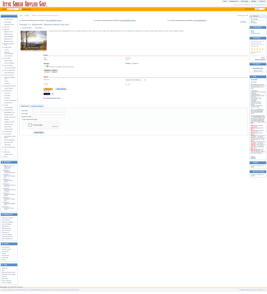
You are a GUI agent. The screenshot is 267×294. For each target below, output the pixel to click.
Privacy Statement (6, 280)
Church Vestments (9, 75)
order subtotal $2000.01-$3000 (127, 20)
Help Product (46, 90)
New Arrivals (5, 257)
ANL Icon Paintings (6, 224)
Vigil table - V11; (259, 150)
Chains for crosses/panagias (8, 53)
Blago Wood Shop (6, 228)
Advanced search (26, 9)
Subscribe (253, 158)
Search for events (6, 249)
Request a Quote (258, 70)
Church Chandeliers (9, 63)
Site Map (253, 1)
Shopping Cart (234, 1)
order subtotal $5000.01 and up (54, 20)
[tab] (25, 106)
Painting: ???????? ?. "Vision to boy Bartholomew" (9, 167)
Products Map (5, 255)
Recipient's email (26, 116)
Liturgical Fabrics (8, 110)
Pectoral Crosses (8, 124)
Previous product (26, 28)
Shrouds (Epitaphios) (9, 140)
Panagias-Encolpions (9, 122)
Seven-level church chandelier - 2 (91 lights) (258, 142)
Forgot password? (255, 33)
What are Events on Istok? (8, 272)
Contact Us (262, 1)
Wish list (253, 21)
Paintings (27, 15)
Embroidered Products (10, 86)
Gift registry (254, 22)
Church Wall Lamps (9, 72)
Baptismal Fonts (8, 39)
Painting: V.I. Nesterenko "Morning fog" (9, 176)
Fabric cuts (7, 27)
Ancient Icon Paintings (7, 222)
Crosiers (6, 81)
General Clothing (8, 88)
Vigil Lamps (7, 152)
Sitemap (4, 253)
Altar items (6, 29)
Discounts (4, 276)
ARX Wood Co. (5, 226)
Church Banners (8, 55)
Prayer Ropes (7, 126)
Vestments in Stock (9, 24)
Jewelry (6, 105)
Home (21, 15)
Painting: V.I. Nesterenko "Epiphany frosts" (9, 203)
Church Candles (8, 60)
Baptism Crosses (8, 31)
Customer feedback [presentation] (37, 106)
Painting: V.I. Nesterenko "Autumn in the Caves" (10, 185)
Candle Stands (8, 47)
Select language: (249, 9)
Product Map (244, 1)
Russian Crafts (8, 131)
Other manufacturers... (7, 238)
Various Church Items (9, 147)
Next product (39, 28)
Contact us (4, 268)
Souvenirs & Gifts (8, 142)
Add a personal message (30, 119)
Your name (24, 110)
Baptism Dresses (8, 34)
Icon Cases (7, 93)
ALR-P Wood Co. (6, 220)
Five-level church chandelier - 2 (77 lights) (258, 145)
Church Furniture (8, 65)
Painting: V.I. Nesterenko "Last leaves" (8, 180)
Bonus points (5, 278)
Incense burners (8, 102)
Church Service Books (10, 67)
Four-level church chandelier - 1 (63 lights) (258, 136)
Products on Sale (8, 19)
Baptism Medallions (9, 36)
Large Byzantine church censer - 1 (257, 131)
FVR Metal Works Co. (7, 236)
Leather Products (8, 107)
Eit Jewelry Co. (5, 232)
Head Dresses (8, 90)
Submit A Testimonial (260, 59)
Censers (6, 49)
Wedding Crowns (8, 154)
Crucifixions (7, 83)
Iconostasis (7, 98)
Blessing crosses (8, 41)
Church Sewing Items (9, 70)
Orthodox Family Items (10, 117)
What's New (260, 110)
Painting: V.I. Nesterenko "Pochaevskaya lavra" (9, 171)
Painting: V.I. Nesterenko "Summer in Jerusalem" (10, 190)
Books (5, 156)
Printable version (241, 15)
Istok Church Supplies (7, 217)
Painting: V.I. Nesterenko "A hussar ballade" (9, 194)
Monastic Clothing (8, 114)
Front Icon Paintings (7, 234)
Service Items (7, 134)
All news (253, 156)
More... (263, 57)
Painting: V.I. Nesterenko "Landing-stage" (9, 199)
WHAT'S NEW (7, 22)
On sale (4, 259)
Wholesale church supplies (8, 274)
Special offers (5, 251)
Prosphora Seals (8, 129)
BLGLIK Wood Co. (6, 230)
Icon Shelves (7, 95)
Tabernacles (7, 144)
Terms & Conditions (7, 282)
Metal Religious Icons (9, 112)
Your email (24, 113)
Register (253, 31)
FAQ (3, 270)
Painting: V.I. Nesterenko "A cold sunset (9, 208)
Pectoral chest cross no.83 (257, 126)
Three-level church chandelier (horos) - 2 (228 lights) (258, 139)
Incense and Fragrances (10, 100)
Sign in (252, 30)
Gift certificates (5, 247)
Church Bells (7, 58)
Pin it (52, 93)
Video (5, 149)
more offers (243, 21)
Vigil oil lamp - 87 (259, 149)
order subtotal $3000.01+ (200, 20)
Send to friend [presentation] (25, 106)
